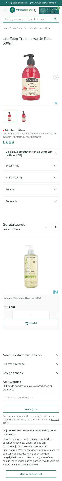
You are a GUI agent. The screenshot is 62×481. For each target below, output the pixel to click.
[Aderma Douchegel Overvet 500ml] (31, 266)
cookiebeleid (30, 464)
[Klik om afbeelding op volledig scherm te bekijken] (31, 77)
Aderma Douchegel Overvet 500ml (22, 298)
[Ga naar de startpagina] (21, 10)
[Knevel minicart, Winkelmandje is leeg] (43, 11)
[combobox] (27, 19)
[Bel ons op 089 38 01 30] (35, 10)
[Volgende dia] (55, 227)
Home (6, 28)
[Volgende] (56, 77)
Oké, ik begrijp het (31, 474)
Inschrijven (31, 409)
